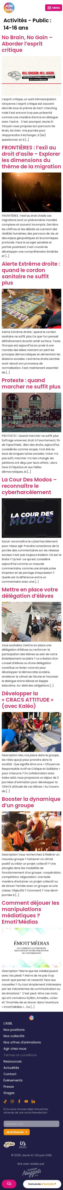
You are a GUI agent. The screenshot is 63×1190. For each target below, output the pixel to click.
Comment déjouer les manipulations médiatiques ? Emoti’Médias (30, 912)
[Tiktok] (5, 1101)
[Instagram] (12, 1101)
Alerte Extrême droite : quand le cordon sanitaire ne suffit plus (31, 273)
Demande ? (42, 1184)
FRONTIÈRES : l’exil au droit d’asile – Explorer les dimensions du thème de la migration (31, 157)
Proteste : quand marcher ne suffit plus (31, 383)
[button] (53, 7)
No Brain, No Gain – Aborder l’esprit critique (27, 44)
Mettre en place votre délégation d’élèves (30, 593)
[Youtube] (26, 1101)
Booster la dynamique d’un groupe (31, 802)
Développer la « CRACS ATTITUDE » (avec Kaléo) (28, 700)
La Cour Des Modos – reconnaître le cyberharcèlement (29, 486)
